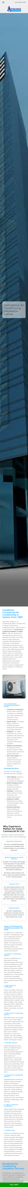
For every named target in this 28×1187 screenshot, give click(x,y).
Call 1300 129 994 (20, 2)
